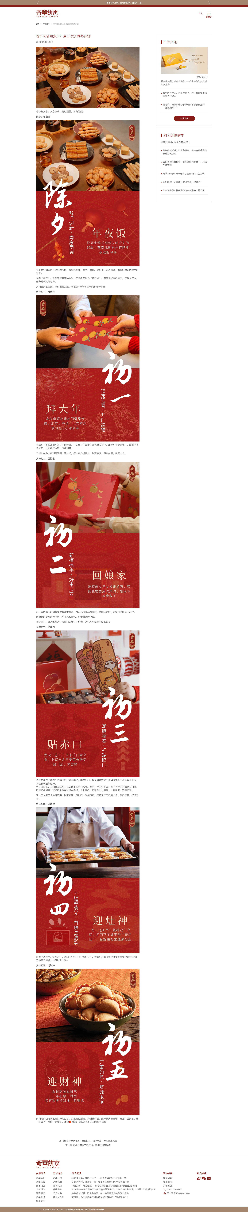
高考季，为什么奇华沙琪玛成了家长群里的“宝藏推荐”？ (184, 106)
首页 (37, 24)
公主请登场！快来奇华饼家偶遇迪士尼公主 (184, 190)
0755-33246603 (174, 1189)
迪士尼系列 (58, 1197)
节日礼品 (57, 1193)
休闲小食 (57, 1189)
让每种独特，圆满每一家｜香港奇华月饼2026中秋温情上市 (100, 1181)
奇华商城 (40, 1181)
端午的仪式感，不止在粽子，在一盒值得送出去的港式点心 (185, 94)
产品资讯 (46, 24)
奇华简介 (40, 1178)
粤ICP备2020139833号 (94, 1209)
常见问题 (167, 1178)
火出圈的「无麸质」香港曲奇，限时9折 (182, 181)
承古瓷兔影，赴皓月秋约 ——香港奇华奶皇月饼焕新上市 (184, 83)
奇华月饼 (57, 1178)
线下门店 (40, 1185)
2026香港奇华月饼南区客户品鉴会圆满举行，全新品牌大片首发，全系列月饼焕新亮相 (114, 1189)
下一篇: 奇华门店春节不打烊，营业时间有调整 (87, 1145)
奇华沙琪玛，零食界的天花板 (175, 142)
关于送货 (167, 1181)
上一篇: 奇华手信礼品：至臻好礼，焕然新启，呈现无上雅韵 (88, 1140)
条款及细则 (78, 1209)
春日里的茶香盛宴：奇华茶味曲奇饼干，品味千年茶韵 (185, 163)
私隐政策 (69, 1209)
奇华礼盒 (57, 1181)
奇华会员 (40, 1197)
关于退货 (167, 1185)
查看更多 (184, 118)
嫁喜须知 (40, 1193)
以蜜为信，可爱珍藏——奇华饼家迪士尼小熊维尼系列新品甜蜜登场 (104, 1185)
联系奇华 (40, 1200)
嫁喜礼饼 (57, 1185)
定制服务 (40, 1189)
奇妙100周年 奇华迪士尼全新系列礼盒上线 (183, 173)
